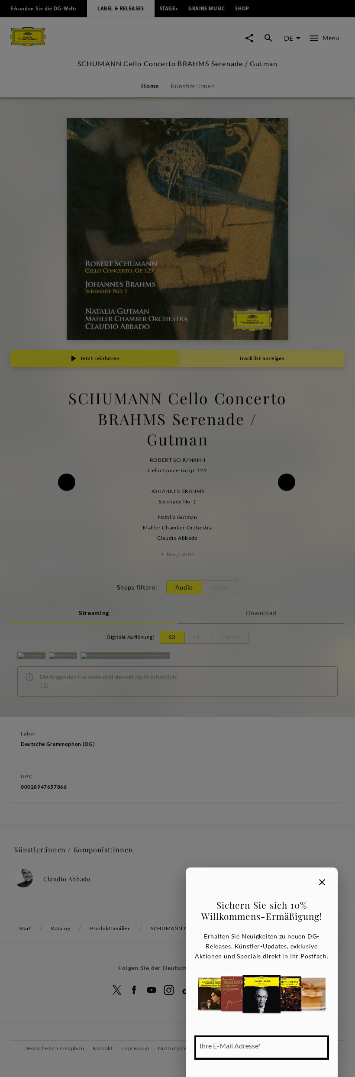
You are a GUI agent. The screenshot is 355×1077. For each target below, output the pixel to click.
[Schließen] (322, 882)
